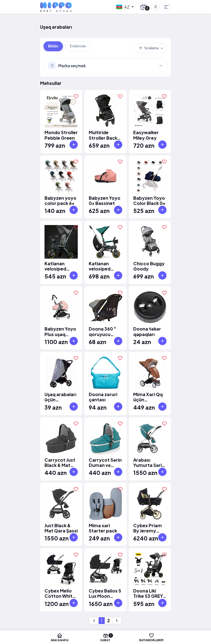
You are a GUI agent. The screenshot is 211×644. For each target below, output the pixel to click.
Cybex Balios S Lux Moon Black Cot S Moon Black (105, 593)
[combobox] (125, 6)
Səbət (106, 638)
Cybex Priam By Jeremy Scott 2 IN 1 (147, 528)
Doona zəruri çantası (103, 397)
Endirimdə (78, 46)
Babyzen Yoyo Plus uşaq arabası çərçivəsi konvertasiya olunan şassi (60, 331)
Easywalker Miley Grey (146, 135)
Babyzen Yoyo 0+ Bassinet (104, 200)
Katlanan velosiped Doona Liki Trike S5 (100, 266)
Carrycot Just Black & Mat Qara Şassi (60, 462)
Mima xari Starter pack (103, 528)
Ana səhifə (59, 640)
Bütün (53, 46)
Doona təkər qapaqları (147, 331)
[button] (155, 6)
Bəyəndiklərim (151, 640)
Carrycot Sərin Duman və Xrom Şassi (105, 462)
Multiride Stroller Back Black (103, 135)
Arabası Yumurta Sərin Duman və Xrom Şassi (149, 462)
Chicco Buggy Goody (149, 266)
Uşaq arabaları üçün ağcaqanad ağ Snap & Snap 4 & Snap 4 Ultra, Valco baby (61, 397)
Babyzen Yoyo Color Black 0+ (149, 200)
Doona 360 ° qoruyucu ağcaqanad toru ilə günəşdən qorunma (102, 331)
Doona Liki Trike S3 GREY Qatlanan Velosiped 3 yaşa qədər (148, 593)
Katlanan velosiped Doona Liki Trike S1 (56, 266)
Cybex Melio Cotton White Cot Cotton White (60, 593)
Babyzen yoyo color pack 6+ (60, 200)
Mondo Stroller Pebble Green (61, 135)
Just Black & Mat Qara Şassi (61, 528)
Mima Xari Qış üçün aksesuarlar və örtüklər (149, 397)
